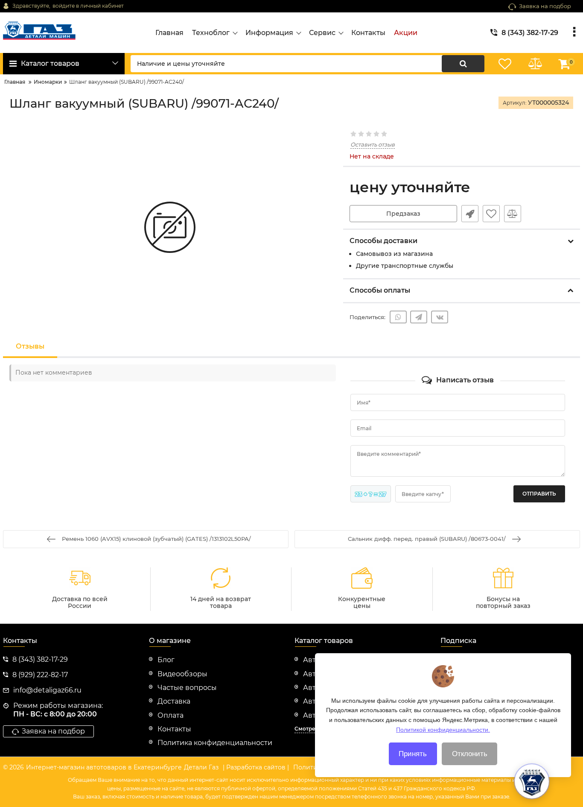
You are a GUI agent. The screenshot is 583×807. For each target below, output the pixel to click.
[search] (463, 63)
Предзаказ (403, 213)
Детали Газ (201, 767)
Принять (413, 754)
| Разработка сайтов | (256, 767)
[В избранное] (491, 213)
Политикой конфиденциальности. (443, 729)
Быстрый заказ (469, 213)
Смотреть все (313, 728)
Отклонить (469, 754)
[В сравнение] (512, 213)
